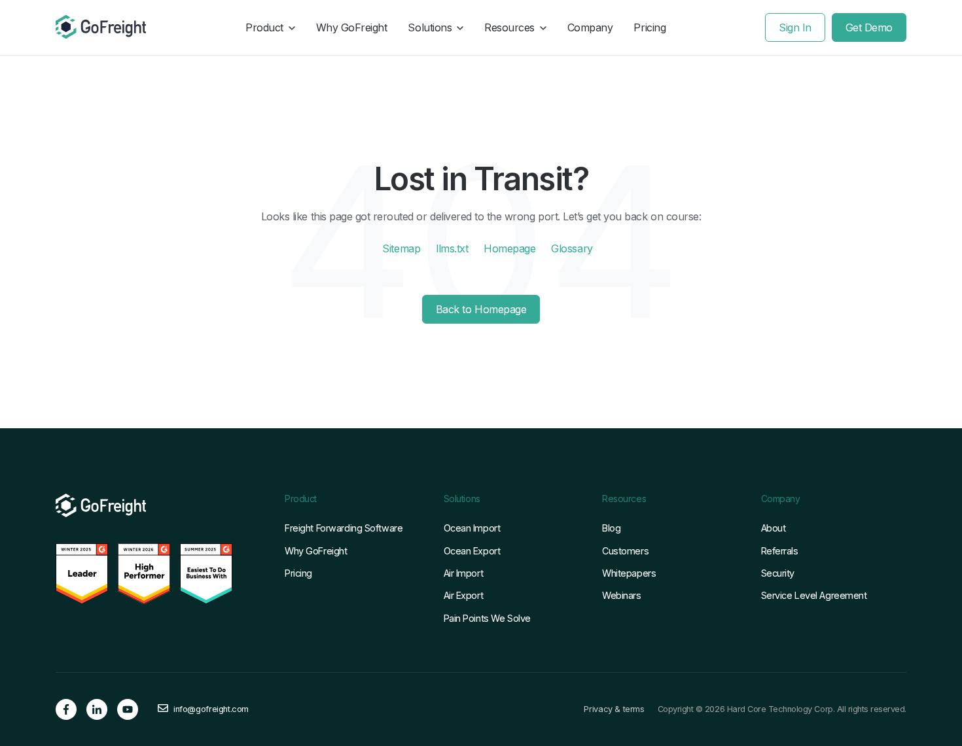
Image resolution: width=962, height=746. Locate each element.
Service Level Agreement (814, 595)
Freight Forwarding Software (343, 528)
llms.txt (452, 248)
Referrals (779, 550)
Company (590, 27)
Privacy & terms (614, 709)
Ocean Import (472, 528)
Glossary (571, 248)
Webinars (621, 595)
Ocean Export (472, 550)
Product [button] (264, 27)
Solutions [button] (430, 27)
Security (778, 573)
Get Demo (869, 27)
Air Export (464, 595)
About (773, 528)
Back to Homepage (481, 309)
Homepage (509, 248)
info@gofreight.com (211, 709)
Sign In (795, 27)
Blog (611, 528)
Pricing (649, 27)
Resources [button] (509, 27)
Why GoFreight (351, 27)
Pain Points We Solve (487, 618)
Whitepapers (629, 573)
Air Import (464, 573)
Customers (625, 550)
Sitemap (401, 248)
